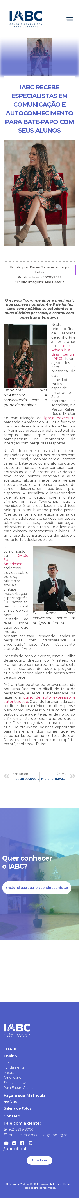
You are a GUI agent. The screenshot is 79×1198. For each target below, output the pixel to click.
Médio (9, 1072)
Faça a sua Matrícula (25, 1095)
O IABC (11, 1049)
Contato (12, 1116)
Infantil (9, 1062)
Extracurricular (15, 1082)
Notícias (10, 1101)
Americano (12, 1077)
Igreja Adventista (59, 418)
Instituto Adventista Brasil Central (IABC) (63, 352)
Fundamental (14, 1067)
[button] (69, 19)
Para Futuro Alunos (19, 1088)
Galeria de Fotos (17, 1108)
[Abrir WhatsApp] (68, 1187)
